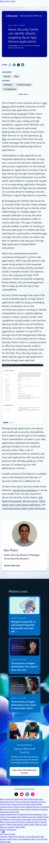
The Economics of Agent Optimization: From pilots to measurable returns (23, 704)
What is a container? (7, 827)
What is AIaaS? (29, 825)
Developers (8, 85)
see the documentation (25, 490)
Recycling (44, 839)
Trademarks (26, 839)
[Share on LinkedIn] (22, 64)
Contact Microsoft (32, 837)
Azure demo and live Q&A (9, 812)
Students (40, 817)
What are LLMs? (41, 825)
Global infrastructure (35, 799)
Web (16, 76)
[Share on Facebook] (14, 64)
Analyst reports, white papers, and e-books (26, 819)
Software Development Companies (12, 814)
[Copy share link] (9, 64)
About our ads (5, 842)
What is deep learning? (15, 825)
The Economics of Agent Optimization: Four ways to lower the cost (24, 666)
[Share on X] (18, 64)
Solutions (45, 807)
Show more (23, 94)
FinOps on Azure (19, 807)
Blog (19, 817)
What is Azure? (5, 799)
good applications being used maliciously (24, 508)
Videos (44, 819)
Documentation (11, 817)
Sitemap (22, 837)
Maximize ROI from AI (34, 807)
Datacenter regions (7, 802)
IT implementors (10, 89)
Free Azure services (29, 804)
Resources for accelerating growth (12, 809)
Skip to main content (7, 1)
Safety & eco (35, 839)
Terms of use (17, 839)
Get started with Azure (19, 799)
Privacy (41, 837)
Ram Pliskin (13, 45)
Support (45, 809)
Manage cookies (6, 839)
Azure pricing (17, 804)
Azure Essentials (32, 802)
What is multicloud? (27, 822)
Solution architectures (33, 809)
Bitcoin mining (30, 501)
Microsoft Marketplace (34, 814)
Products (8, 804)
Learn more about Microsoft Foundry (24, 771)
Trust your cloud (20, 802)
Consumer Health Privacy (9, 837)
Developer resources (28, 817)
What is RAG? (20, 827)
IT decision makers (24, 85)
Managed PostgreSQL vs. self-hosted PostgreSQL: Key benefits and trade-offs (23, 626)
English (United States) (8, 830)
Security (7, 76)
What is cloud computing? (9, 822)
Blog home (13, 16)
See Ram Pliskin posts (12, 565)
